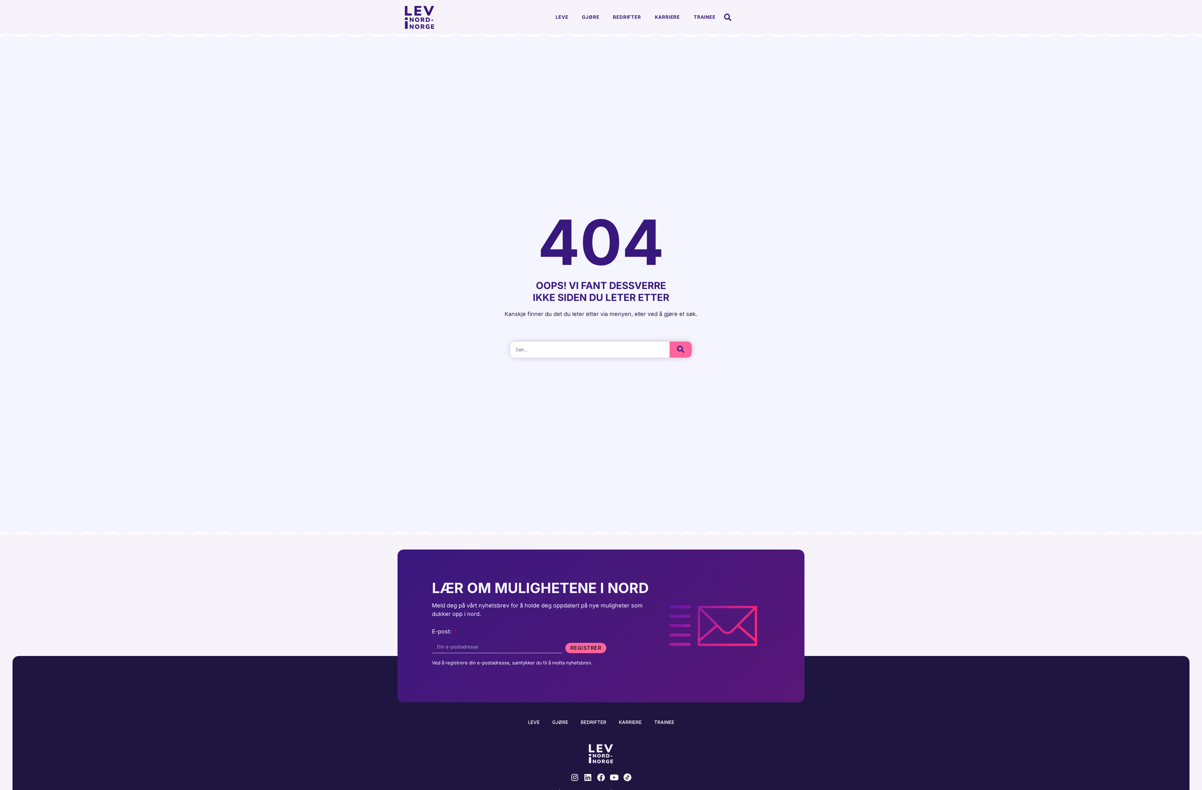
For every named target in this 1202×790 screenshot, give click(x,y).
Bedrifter (627, 17)
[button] (728, 17)
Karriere (667, 17)
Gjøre (590, 17)
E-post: (442, 632)
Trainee (705, 17)
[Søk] (681, 350)
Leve (562, 17)
